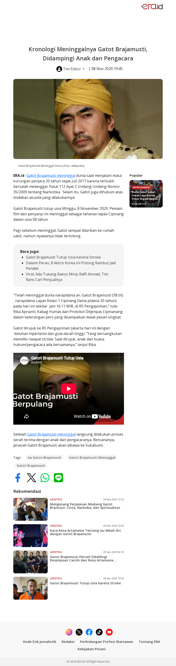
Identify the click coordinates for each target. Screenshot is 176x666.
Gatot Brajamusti (31, 465)
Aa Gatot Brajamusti (44, 457)
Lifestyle (56, 499)
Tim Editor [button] (72, 68)
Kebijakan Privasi (92, 649)
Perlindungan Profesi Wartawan (106, 641)
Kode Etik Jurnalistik (39, 641)
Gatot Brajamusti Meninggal (92, 457)
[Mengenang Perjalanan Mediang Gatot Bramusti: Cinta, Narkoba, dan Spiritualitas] (31, 509)
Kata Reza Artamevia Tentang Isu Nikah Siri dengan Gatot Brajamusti (85, 532)
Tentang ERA (149, 641)
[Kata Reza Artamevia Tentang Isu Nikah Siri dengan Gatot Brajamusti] (31, 535)
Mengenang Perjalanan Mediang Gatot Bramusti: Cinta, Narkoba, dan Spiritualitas (85, 505)
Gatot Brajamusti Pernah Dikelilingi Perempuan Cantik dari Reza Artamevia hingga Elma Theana (81, 558)
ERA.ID (81, 661)
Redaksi (68, 641)
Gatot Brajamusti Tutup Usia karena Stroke (63, 257)
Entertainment (142, 187)
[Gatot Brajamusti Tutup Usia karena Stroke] (31, 588)
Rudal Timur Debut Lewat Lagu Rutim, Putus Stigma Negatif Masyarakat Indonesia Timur (146, 195)
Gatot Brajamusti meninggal (51, 175)
